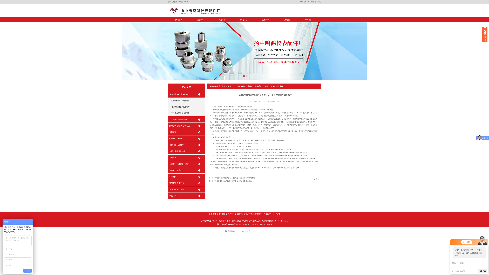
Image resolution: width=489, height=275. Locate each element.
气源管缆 (172, 132)
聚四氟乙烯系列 (175, 170)
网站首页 (178, 20)
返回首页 (303, 2)
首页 (224, 86)
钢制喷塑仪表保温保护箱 (181, 107)
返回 (315, 179)
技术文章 (265, 20)
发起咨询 (483, 271)
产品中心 (222, 20)
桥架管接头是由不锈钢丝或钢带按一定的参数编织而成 (233, 181)
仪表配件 (172, 177)
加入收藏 (311, 2)
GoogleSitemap (282, 221)
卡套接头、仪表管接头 (178, 119)
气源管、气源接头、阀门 (179, 164)
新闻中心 (243, 20)
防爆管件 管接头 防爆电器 (179, 126)
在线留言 (287, 20)
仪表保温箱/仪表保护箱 (178, 94)
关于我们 (200, 20)
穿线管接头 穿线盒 (176, 183)
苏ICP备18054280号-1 (265, 224)
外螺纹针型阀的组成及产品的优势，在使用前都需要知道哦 (235, 178)
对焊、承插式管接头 (177, 151)
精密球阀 (172, 196)
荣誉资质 (258, 214)
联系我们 (318, 2)
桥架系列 (172, 158)
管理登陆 (253, 224)
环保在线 (246, 224)
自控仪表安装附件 (176, 145)
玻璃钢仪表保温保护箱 (180, 101)
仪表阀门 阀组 (175, 139)
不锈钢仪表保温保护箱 (180, 113)
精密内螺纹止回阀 (176, 189)
